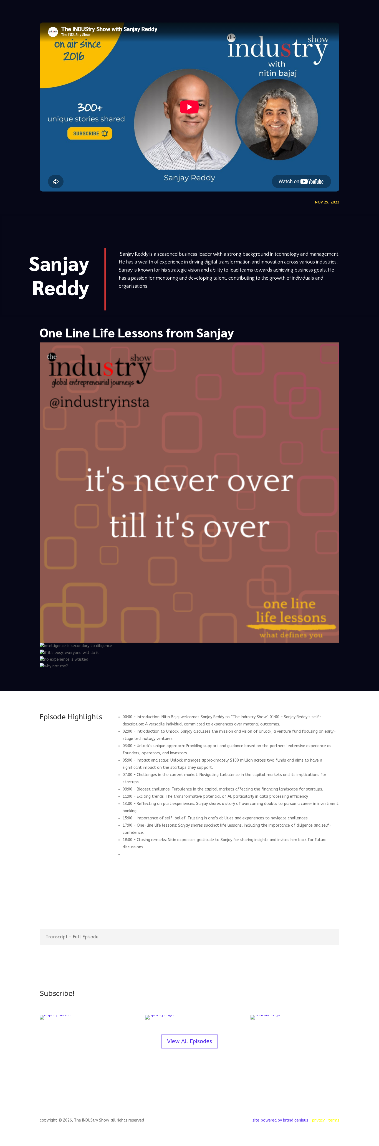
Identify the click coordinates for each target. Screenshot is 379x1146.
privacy (287, 11)
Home (250, 11)
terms (306, 11)
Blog (324, 11)
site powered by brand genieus (280, 1120)
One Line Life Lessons (101, 332)
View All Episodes (189, 1041)
